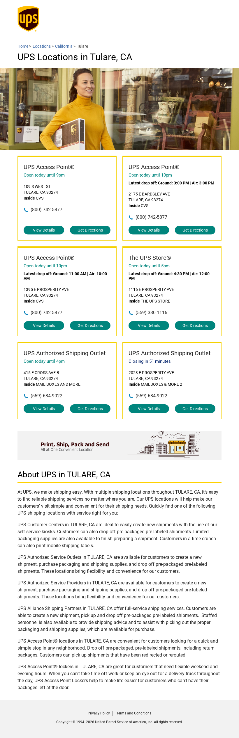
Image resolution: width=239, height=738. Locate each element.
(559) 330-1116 (151, 312)
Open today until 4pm (44, 361)
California (64, 46)
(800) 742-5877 (46, 209)
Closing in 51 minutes (150, 361)
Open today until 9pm (44, 175)
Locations (42, 46)
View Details (44, 230)
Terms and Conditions (134, 713)
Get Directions (90, 230)
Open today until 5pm (149, 265)
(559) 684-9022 (46, 396)
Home (22, 46)
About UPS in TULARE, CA (63, 474)
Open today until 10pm (150, 175)
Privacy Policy (99, 713)
